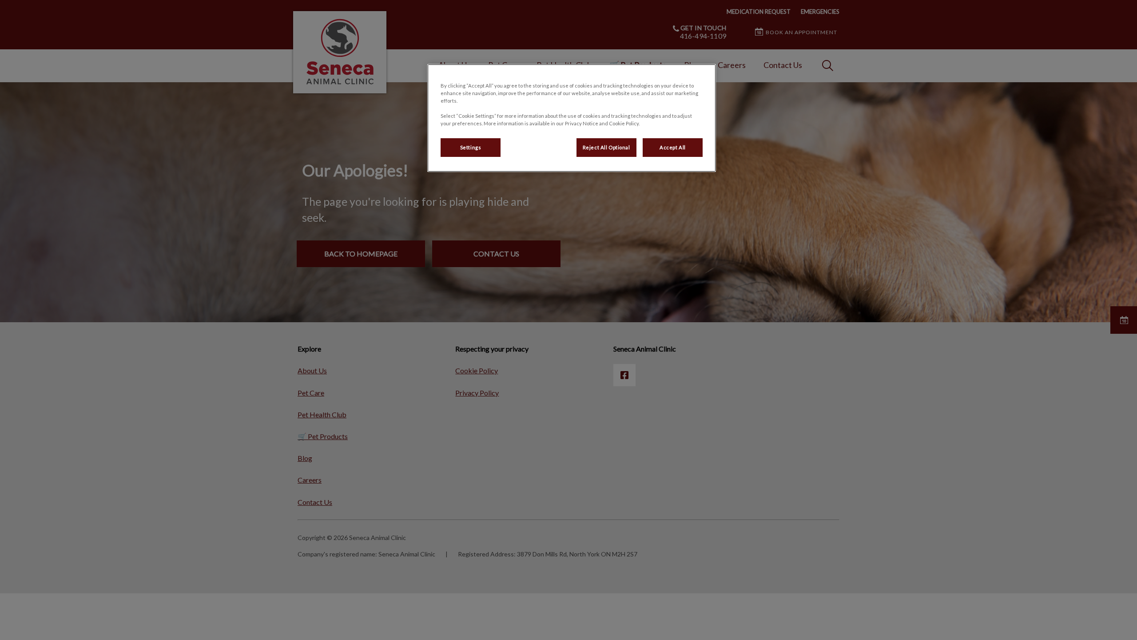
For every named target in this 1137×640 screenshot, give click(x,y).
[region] (571, 118)
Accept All (673, 147)
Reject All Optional (606, 147)
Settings (470, 147)
